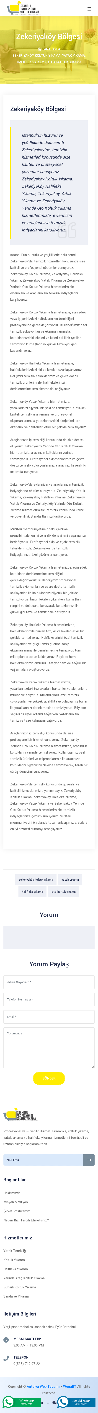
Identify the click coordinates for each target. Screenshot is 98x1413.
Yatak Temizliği (14, 1251)
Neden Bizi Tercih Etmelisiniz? (26, 1220)
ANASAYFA (51, 49)
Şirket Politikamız (16, 1211)
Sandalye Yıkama (16, 1296)
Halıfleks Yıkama (15, 1269)
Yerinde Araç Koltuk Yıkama (24, 1278)
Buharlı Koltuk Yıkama (19, 1287)
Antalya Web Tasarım (43, 1386)
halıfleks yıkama (32, 892)
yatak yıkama (70, 880)
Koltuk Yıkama (14, 1260)
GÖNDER (49, 1078)
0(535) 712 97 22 (26, 1364)
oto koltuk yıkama (64, 892)
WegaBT (69, 1386)
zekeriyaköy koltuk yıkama (36, 880)
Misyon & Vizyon (15, 1202)
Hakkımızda (12, 1193)
